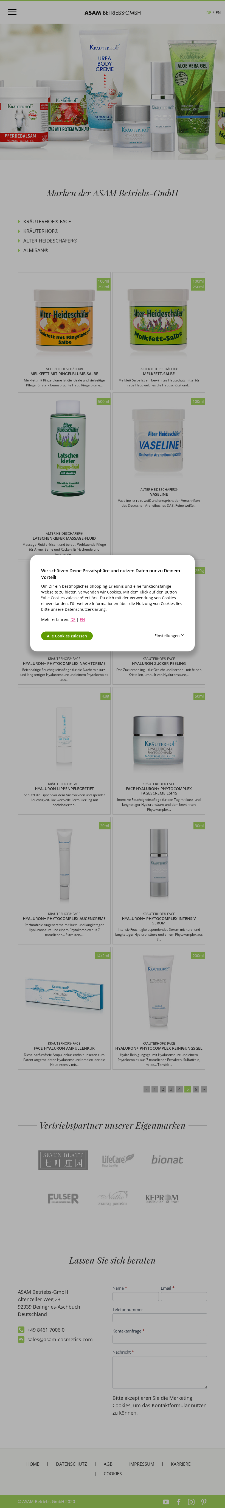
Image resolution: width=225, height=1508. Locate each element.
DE (73, 619)
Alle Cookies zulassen (67, 636)
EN (82, 619)
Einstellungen (167, 635)
